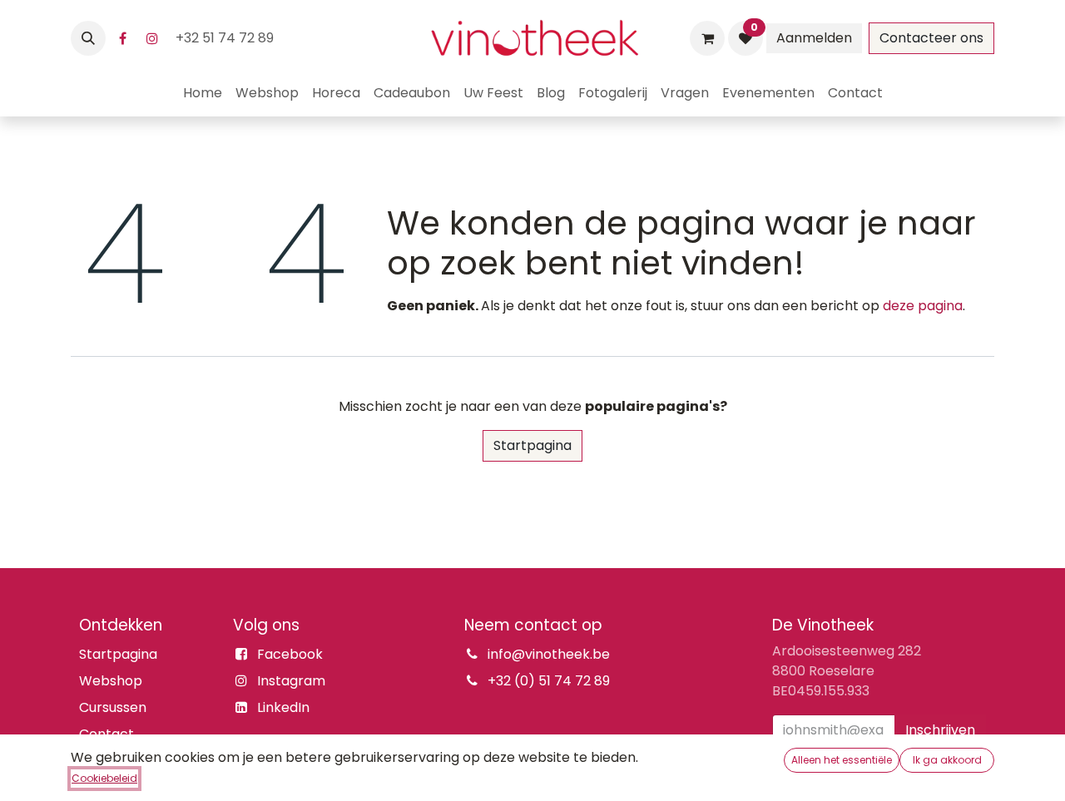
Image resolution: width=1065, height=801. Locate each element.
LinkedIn (283, 707)
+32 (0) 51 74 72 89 (549, 680)
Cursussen (112, 707)
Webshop (110, 680)
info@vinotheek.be (549, 654)
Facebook (290, 654)
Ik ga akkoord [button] (947, 760)
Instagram (291, 680)
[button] (88, 38)
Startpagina (532, 445)
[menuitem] (202, 93)
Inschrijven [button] (940, 729)
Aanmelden (814, 37)
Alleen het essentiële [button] (841, 760)
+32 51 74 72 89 (226, 37)
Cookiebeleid (104, 778)
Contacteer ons (931, 37)
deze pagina (923, 305)
